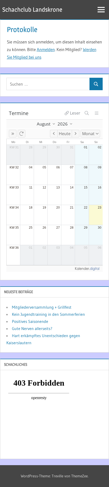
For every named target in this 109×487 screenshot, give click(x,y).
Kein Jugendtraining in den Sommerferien (48, 314)
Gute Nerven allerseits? (32, 328)
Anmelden (46, 49)
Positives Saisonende (30, 321)
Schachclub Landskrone (32, 9)
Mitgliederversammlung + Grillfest (41, 307)
